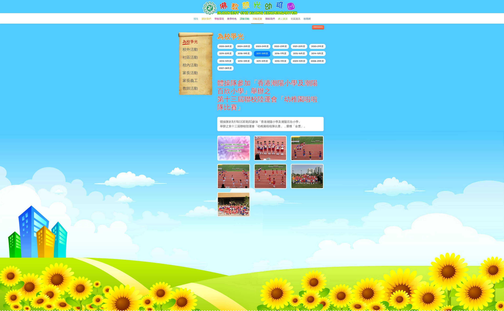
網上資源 (283, 18)
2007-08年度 (225, 68)
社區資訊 (295, 18)
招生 (196, 18)
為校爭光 (190, 41)
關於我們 (206, 18)
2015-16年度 (299, 53)
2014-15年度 (317, 53)
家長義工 (190, 80)
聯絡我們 (270, 18)
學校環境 (219, 18)
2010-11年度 (280, 61)
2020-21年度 (317, 46)
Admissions (318, 27)
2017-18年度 (262, 53)
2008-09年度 (317, 61)
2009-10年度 (299, 61)
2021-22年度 (299, 46)
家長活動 (190, 72)
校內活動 (190, 65)
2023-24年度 (262, 46)
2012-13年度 (244, 61)
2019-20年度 (225, 53)
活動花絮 (257, 18)
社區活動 (190, 57)
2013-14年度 (225, 61)
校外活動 (190, 49)
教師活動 (190, 88)
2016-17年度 (280, 53)
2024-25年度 (243, 46)
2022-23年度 (280, 46)
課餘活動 (244, 18)
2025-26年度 (225, 46)
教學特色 (232, 18)
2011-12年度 (262, 61)
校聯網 (307, 18)
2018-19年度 (244, 53)
